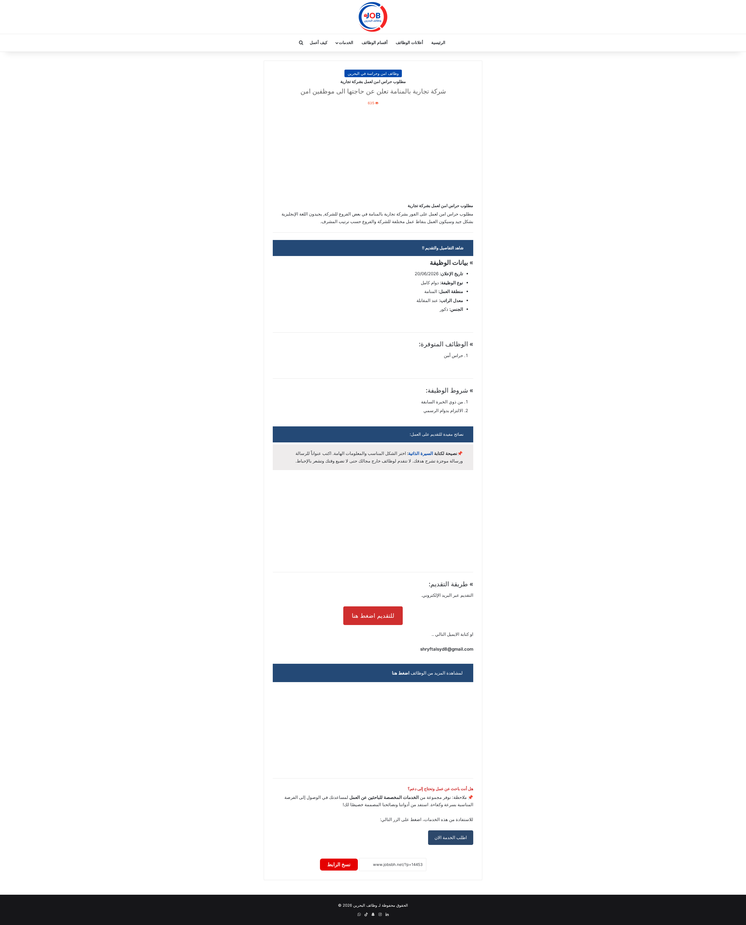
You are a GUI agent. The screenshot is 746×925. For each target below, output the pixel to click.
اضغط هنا (400, 673)
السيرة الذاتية (420, 453)
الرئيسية (438, 42)
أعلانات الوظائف (409, 42)
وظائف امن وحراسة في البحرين (373, 73)
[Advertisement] (373, 153)
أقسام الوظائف (375, 42)
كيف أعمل (319, 42)
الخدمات (346, 42)
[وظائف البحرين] (373, 17)
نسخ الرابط (339, 864)
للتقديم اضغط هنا (373, 615)
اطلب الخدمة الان (450, 837)
